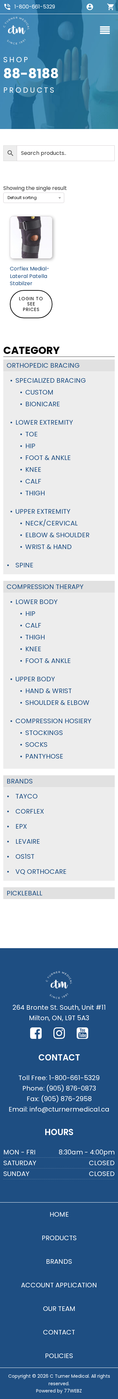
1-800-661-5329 (34, 6)
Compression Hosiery (53, 721)
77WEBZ (73, 1391)
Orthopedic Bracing (43, 365)
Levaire (27, 841)
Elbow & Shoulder (57, 535)
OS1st (24, 856)
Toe (31, 434)
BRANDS (59, 1261)
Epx (21, 826)
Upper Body (35, 679)
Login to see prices (31, 304)
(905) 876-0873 (71, 1088)
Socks (36, 744)
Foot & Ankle (48, 457)
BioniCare (42, 404)
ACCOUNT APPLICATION (59, 1285)
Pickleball (24, 893)
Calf (33, 481)
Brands (20, 781)
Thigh (35, 493)
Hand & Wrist (48, 690)
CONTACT (59, 1332)
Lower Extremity (44, 422)
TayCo (26, 796)
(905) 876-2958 (66, 1098)
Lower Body (36, 601)
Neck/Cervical (51, 523)
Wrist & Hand (48, 546)
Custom (39, 392)
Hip (30, 446)
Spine (24, 565)
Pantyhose (44, 756)
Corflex (29, 811)
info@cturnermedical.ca (69, 1109)
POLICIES (59, 1355)
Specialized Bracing (50, 380)
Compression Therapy (45, 586)
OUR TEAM (59, 1308)
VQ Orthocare (41, 871)
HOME (59, 1214)
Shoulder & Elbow (57, 702)
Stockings (44, 732)
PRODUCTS (59, 1238)
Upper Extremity (42, 511)
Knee (33, 469)
